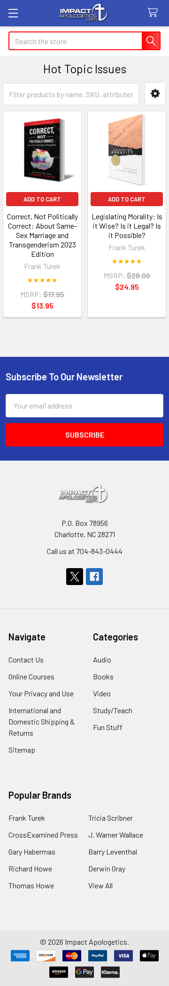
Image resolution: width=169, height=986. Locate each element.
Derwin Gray (106, 868)
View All (100, 885)
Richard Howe (30, 868)
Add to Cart (42, 199)
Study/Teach (112, 710)
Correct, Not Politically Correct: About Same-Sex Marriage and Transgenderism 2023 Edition (42, 235)
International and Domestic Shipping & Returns (41, 721)
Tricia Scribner (110, 817)
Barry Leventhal (112, 851)
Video (102, 693)
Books (103, 676)
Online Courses (31, 676)
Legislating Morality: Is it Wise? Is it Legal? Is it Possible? (127, 225)
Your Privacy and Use (41, 693)
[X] (74, 576)
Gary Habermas (31, 851)
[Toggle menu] (13, 13)
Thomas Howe (31, 885)
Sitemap (21, 749)
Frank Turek (26, 817)
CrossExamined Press (43, 834)
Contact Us (26, 659)
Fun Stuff (108, 727)
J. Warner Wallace (115, 834)
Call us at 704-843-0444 (85, 551)
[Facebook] (94, 576)
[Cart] (154, 12)
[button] (155, 93)
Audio (102, 659)
